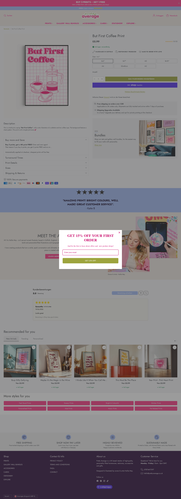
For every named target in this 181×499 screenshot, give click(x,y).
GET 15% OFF (90, 261)
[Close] (119, 232)
